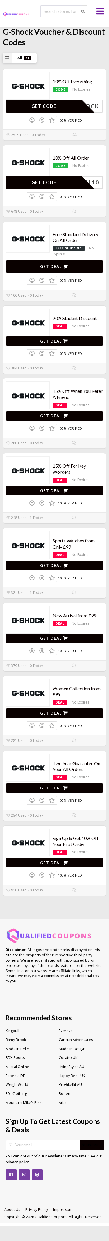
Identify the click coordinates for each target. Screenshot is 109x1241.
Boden (64, 1093)
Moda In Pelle (17, 1048)
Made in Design (72, 1048)
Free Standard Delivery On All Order (75, 237)
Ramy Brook (16, 1039)
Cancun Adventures (76, 1039)
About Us (12, 1209)
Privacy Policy (36, 1209)
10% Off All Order (71, 157)
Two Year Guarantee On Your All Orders (76, 766)
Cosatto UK (68, 1057)
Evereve (66, 1030)
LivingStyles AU (71, 1066)
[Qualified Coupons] (16, 14)
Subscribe (92, 1145)
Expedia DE (15, 1075)
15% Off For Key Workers (69, 469)
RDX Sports (15, 1057)
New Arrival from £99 (74, 615)
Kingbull (12, 1030)
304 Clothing (16, 1093)
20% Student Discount (75, 318)
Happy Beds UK (72, 1075)
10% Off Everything (72, 81)
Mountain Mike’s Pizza (25, 1102)
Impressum (62, 1209)
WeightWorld (17, 1084)
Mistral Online (17, 1066)
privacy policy (17, 1161)
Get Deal (51, 266)
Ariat (63, 1102)
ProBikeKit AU (70, 1084)
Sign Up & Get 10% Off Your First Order (76, 841)
